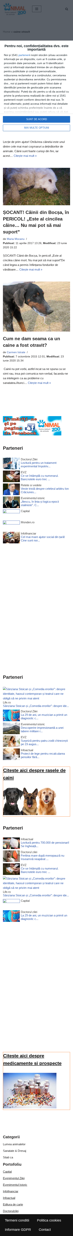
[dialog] (36, 88)
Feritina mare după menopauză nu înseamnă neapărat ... (42, 857)
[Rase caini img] (29, 814)
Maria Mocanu (16, 239)
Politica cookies (49, 1220)
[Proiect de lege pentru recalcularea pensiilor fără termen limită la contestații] (11, 754)
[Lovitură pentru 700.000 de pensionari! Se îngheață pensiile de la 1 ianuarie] (11, 843)
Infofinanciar (10, 1191)
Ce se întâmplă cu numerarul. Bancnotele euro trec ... (39, 477)
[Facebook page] (32, 434)
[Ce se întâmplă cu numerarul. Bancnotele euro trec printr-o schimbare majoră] (11, 477)
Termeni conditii (17, 1220)
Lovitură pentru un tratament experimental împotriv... (38, 464)
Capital (7, 1171)
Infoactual (9, 1198)
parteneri (24, 55)
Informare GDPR (18, 1230)
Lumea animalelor (14, 1144)
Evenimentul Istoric (15, 1184)
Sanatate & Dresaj (14, 1150)
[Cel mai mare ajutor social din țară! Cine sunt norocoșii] (11, 538)
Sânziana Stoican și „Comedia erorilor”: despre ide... (36, 705)
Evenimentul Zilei (14, 1178)
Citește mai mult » (25, 155)
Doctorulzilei (10, 1211)
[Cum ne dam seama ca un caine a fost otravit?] (36, 307)
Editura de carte (13, 1204)
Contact (45, 1230)
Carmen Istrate (16, 352)
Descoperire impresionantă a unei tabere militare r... (42, 729)
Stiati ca (8, 1157)
